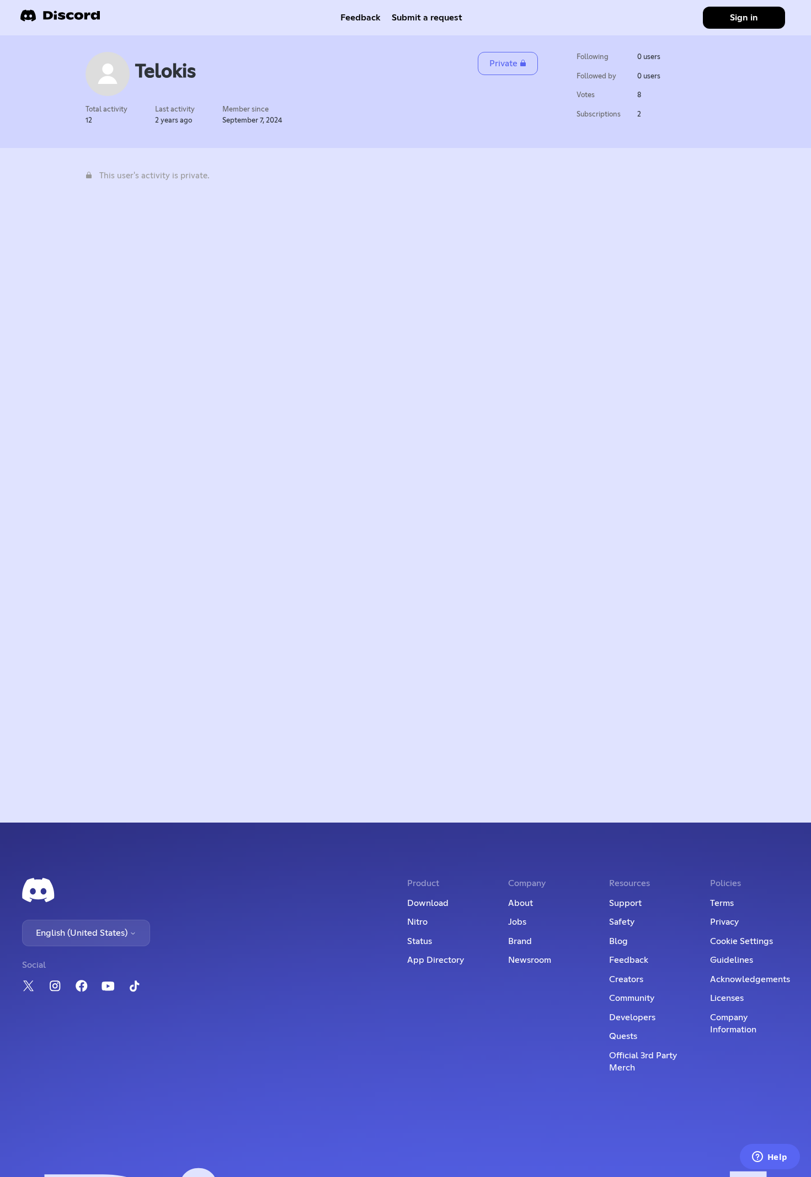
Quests (623, 1036)
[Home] (60, 19)
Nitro (417, 922)
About (520, 903)
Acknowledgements (750, 979)
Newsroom (529, 960)
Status (419, 941)
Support (625, 903)
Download (428, 903)
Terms (722, 903)
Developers (632, 1017)
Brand (520, 941)
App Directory (435, 960)
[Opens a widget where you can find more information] (769, 1157)
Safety (621, 922)
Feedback (360, 17)
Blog (618, 941)
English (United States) (83, 933)
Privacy (724, 922)
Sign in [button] (744, 17)
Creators (626, 979)
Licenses (727, 998)
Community (631, 998)
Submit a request (427, 17)
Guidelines (731, 960)
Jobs (517, 922)
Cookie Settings (741, 941)
